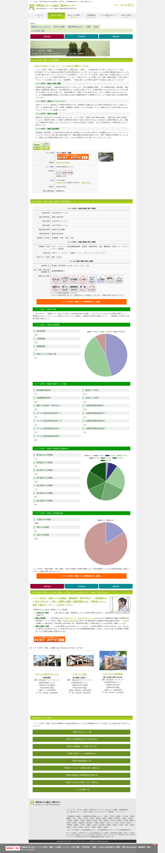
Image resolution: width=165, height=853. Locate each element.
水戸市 (82, 825)
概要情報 (47, 36)
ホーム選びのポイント (74, 812)
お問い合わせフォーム (98, 836)
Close (155, 845)
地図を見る (86, 183)
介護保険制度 (123, 809)
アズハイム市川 (80, 674)
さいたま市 (115, 823)
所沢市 (128, 823)
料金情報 (81, 36)
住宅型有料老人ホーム (86, 618)
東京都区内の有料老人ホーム (92, 816)
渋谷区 (92, 818)
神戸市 (75, 827)
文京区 (95, 820)
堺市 (126, 825)
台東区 (124, 818)
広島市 (93, 827)
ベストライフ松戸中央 (113, 674)
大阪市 (121, 825)
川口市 (122, 823)
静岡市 (109, 825)
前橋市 (76, 825)
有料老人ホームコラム (96, 809)
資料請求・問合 (13, 848)
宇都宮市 (69, 825)
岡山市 (81, 827)
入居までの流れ (88, 812)
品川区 (86, 818)
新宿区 (98, 818)
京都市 (69, 827)
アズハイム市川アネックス (47, 674)
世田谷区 (117, 818)
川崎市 (69, 823)
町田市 (119, 820)
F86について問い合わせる (49, 639)
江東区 (79, 818)
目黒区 (106, 820)
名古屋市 (102, 825)
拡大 (132, 5)
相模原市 (82, 823)
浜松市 (115, 825)
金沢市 (87, 827)
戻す (129, 5)
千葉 (108, 823)
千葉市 (96, 823)
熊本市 (106, 827)
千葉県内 (71, 621)
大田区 (132, 816)
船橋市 (102, 823)
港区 (100, 820)
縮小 (126, 5)
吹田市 (132, 825)
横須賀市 (89, 823)
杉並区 (104, 818)
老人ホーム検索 (82, 809)
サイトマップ (120, 812)
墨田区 (110, 818)
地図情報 (115, 36)
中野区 (82, 820)
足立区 (106, 816)
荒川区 (112, 816)
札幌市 (89, 825)
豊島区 (76, 820)
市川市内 (125, 621)
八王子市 (113, 820)
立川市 (126, 820)
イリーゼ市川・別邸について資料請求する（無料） (82, 302)
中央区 (130, 818)
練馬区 (89, 820)
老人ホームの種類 (111, 809)
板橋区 (118, 816)
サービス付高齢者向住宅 (122, 830)
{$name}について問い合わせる (73, 157)
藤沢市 (75, 823)
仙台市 (95, 825)
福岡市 (99, 827)
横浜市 (132, 820)
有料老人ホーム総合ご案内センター (56, 6)
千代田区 (69, 820)
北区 (74, 818)
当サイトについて (101, 812)
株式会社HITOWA (62, 163)
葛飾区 (69, 818)
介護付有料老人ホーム (67, 618)
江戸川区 (125, 816)
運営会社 (111, 812)
